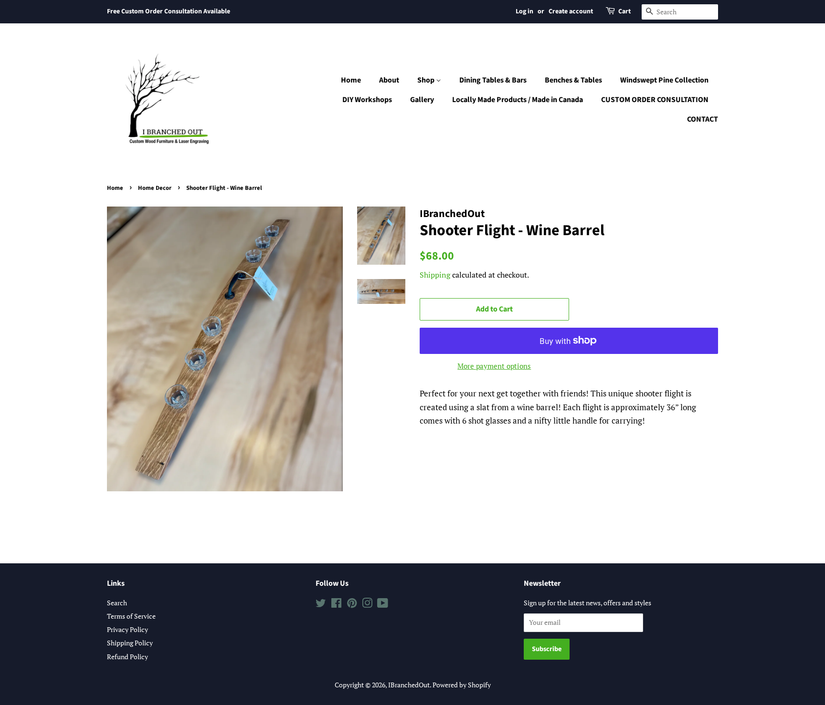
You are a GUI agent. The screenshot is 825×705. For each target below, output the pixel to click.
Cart (624, 11)
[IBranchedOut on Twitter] (321, 604)
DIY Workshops (367, 99)
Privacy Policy (127, 629)
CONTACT (702, 119)
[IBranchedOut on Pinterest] (352, 604)
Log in (524, 11)
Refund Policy (127, 656)
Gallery (422, 99)
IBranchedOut (409, 684)
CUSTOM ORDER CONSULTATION (655, 99)
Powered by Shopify (462, 684)
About (389, 80)
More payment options (494, 366)
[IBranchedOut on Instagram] (367, 604)
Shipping (435, 275)
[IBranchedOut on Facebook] (336, 604)
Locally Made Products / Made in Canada (517, 99)
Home (351, 80)
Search (117, 602)
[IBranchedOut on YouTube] (382, 604)
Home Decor (154, 188)
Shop (426, 80)
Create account (571, 11)
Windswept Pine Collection (664, 80)
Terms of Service (131, 616)
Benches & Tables (573, 80)
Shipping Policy (130, 642)
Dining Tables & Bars (493, 80)
